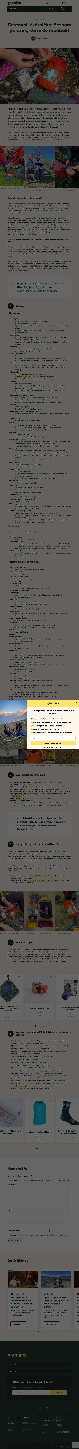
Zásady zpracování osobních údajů (53, 747)
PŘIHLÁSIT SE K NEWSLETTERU (53, 743)
